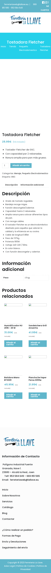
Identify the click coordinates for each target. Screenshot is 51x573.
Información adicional (32, 185)
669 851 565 (33, 476)
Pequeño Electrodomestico (35, 173)
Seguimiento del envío (15, 547)
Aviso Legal (9, 566)
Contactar (8, 519)
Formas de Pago (11, 535)
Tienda (12, 46)
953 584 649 (17, 7)
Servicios (7, 501)
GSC (13, 177)
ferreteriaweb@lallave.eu (16, 4)
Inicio (3, 46)
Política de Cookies (25, 566)
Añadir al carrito (21, 165)
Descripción (11, 185)
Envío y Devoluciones (14, 541)
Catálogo (7, 507)
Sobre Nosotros (11, 495)
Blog (4, 513)
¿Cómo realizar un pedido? (17, 530)
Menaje (17, 173)
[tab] (11, 184)
